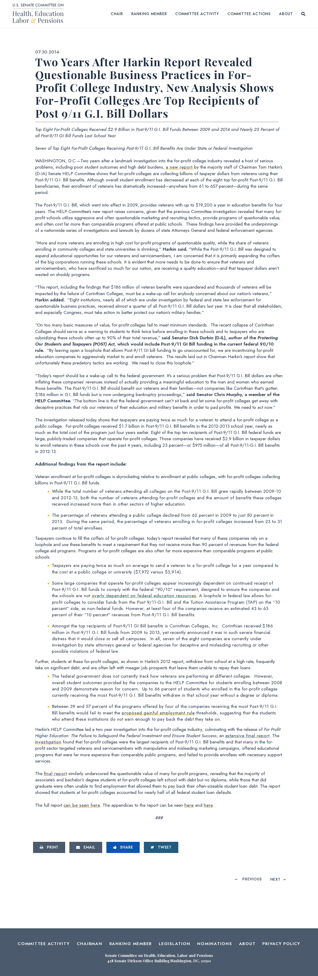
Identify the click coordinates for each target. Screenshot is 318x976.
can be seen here (82, 805)
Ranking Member (149, 14)
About (286, 14)
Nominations (214, 944)
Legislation (174, 944)
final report (55, 773)
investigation (48, 742)
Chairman (89, 944)
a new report (180, 167)
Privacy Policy (281, 944)
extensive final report (247, 735)
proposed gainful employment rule (158, 713)
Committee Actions (249, 14)
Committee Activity (197, 14)
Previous (252, 879)
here (189, 805)
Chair (117, 14)
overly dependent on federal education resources (144, 595)
